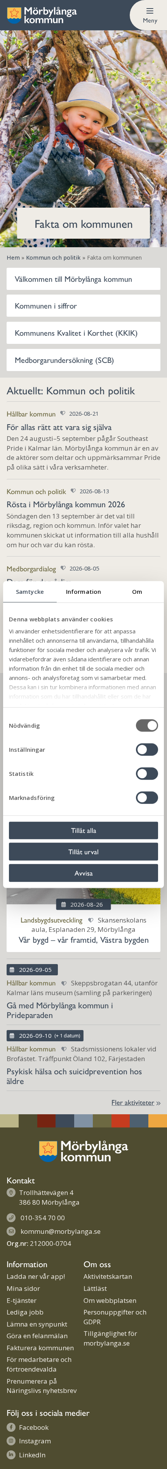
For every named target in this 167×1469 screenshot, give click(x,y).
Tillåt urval (83, 851)
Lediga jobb (25, 1312)
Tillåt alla (83, 830)
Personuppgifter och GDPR (115, 1317)
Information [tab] (83, 591)
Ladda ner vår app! (36, 1276)
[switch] (147, 749)
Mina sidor (23, 1288)
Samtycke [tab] (30, 591)
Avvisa (84, 873)
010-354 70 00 (43, 1217)
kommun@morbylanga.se (61, 1231)
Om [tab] (137, 591)
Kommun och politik (53, 257)
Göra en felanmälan (37, 1335)
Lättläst (95, 1288)
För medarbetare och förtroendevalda (39, 1364)
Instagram (35, 1440)
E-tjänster (22, 1300)
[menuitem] (148, 15)
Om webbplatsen (110, 1300)
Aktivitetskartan (108, 1276)
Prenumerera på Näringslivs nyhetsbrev (42, 1386)
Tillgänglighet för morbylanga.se (110, 1338)
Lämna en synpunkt (37, 1324)
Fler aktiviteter (132, 1102)
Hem (13, 257)
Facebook (34, 1427)
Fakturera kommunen (40, 1347)
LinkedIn (32, 1454)
